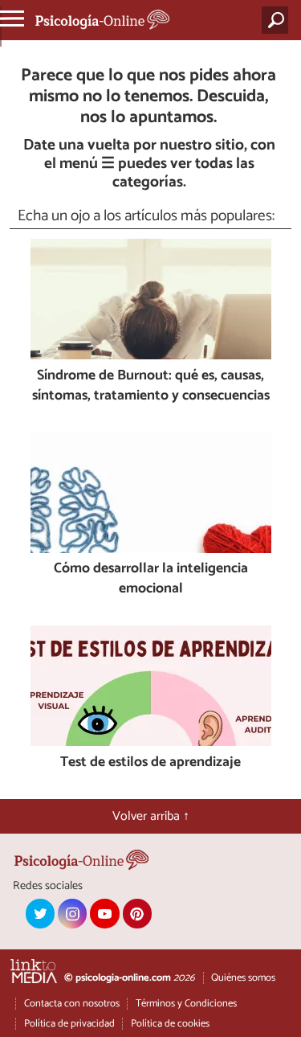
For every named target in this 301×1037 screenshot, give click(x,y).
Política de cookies (170, 1024)
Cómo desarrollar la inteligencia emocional (151, 579)
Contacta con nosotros (72, 1004)
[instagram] (72, 913)
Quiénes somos (243, 978)
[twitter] (40, 913)
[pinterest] (137, 913)
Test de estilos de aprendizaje (150, 763)
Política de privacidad (69, 1024)
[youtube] (104, 913)
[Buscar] (278, 20)
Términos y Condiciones (186, 1004)
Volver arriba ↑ (150, 816)
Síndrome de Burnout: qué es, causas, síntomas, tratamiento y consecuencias (151, 386)
